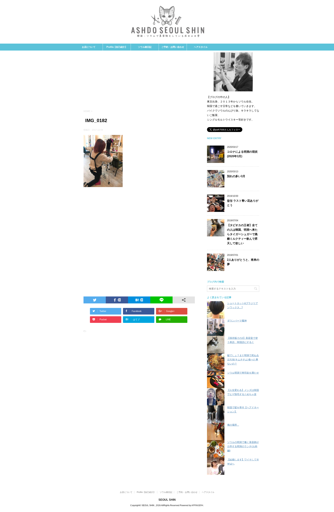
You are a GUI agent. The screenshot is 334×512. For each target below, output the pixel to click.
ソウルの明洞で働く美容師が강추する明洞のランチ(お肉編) (243, 446)
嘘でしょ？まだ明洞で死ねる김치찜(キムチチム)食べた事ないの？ (243, 359)
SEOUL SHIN (167, 499)
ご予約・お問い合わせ (172, 47)
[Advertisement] (139, 81)
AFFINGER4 (197, 505)
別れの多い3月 (236, 176)
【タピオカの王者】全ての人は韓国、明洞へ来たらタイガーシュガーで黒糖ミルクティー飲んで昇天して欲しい (242, 234)
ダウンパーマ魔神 (237, 320)
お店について (89, 47)
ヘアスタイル (201, 47)
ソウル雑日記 (145, 47)
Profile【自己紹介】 (116, 47)
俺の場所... (233, 424)
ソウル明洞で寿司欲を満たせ (243, 372)
